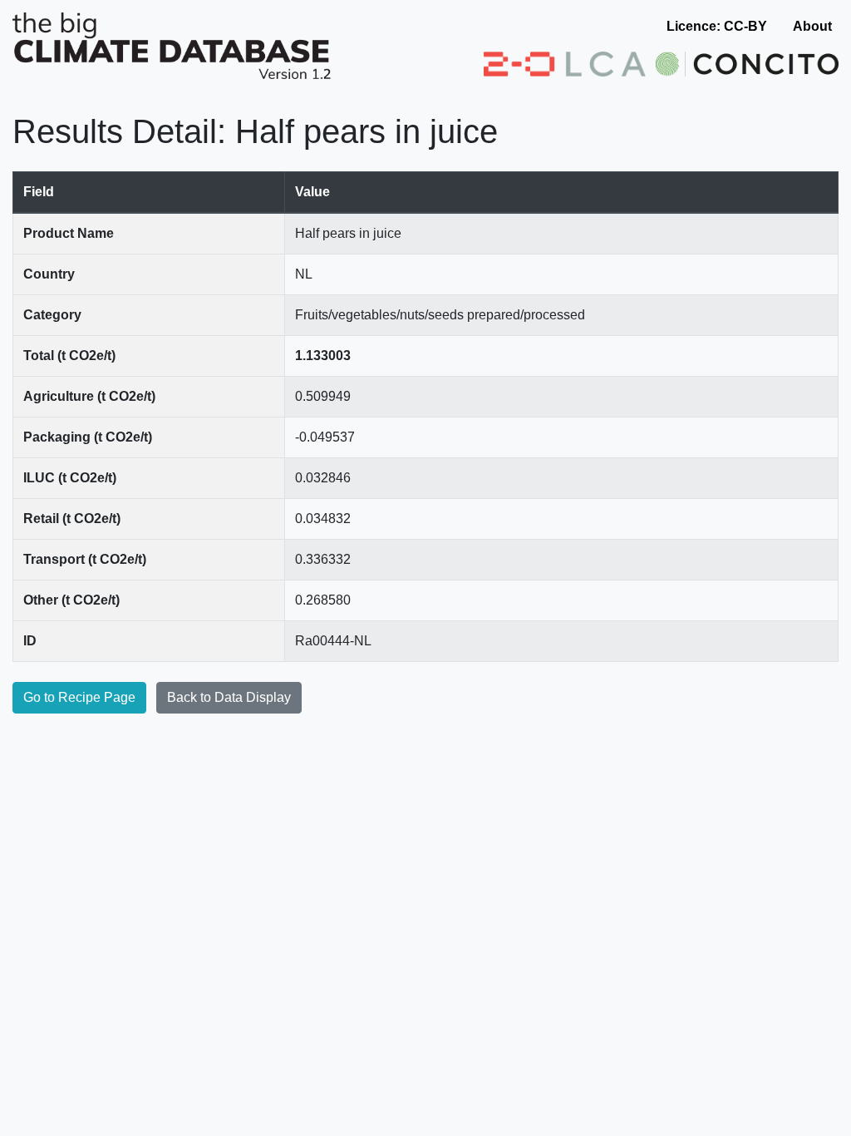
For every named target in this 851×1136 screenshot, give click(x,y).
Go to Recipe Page (79, 697)
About (812, 26)
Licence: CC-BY (717, 26)
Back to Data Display (229, 697)
